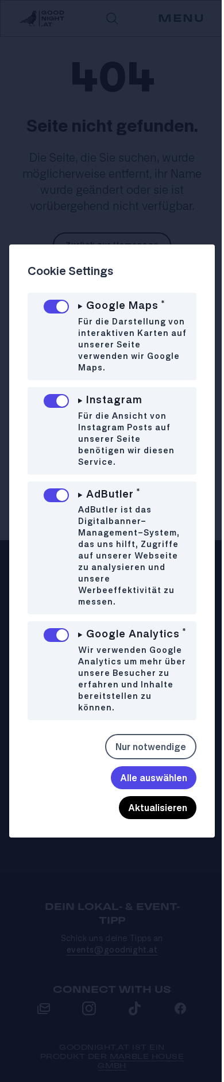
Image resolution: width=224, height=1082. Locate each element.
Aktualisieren (149, 818)
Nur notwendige (142, 757)
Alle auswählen (145, 788)
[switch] (56, 306)
